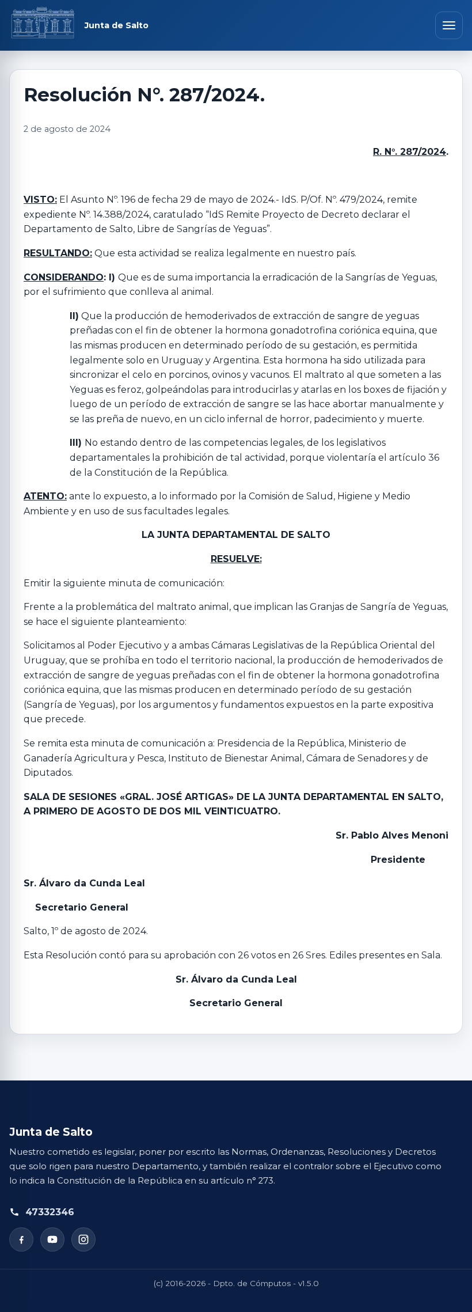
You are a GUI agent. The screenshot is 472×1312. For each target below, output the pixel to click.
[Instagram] (83, 1239)
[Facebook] (21, 1239)
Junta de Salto (117, 26)
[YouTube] (52, 1239)
